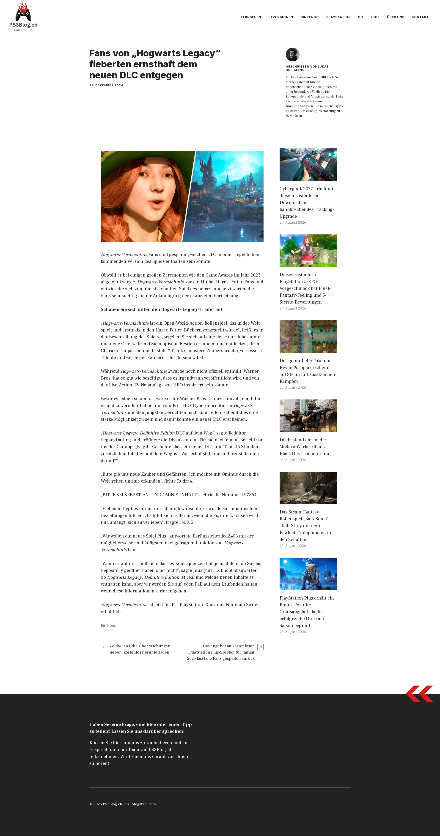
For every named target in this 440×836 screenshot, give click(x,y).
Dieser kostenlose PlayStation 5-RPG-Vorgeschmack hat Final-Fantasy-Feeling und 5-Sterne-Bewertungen (305, 288)
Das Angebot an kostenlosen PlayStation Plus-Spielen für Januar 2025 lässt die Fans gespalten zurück (221, 652)
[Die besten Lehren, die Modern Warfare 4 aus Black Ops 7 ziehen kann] (308, 429)
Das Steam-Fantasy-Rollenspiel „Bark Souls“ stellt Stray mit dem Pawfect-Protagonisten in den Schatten (305, 526)
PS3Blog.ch (112, 804)
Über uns (395, 17)
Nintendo (309, 17)
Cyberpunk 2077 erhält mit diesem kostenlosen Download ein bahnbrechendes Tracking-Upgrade (307, 202)
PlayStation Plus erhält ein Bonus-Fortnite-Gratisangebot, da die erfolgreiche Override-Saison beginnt (307, 612)
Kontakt (420, 17)
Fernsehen (251, 17)
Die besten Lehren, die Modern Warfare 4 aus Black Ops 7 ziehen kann (304, 447)
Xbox (375, 17)
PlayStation (338, 17)
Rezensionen (281, 17)
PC (360, 17)
